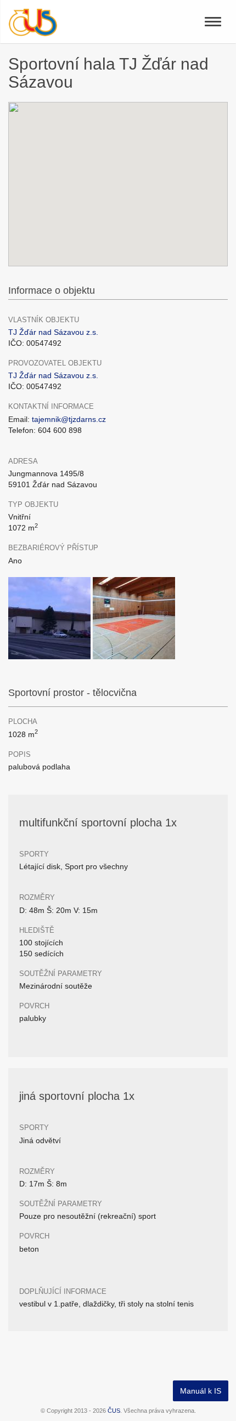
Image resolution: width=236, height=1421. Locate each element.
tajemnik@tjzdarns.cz (69, 419)
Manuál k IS (200, 1390)
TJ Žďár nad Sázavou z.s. (53, 332)
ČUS (114, 1410)
